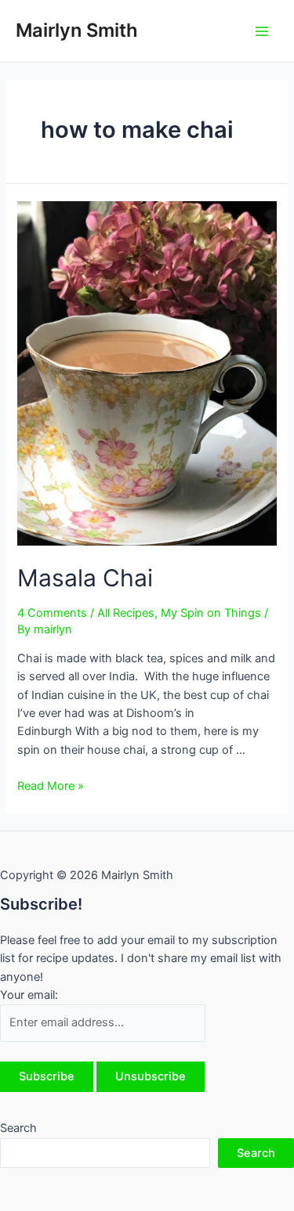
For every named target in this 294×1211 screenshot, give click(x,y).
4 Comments (52, 613)
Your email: (29, 995)
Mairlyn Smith (77, 30)
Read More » (50, 786)
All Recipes (125, 613)
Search (18, 1128)
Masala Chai (85, 578)
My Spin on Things (211, 613)
